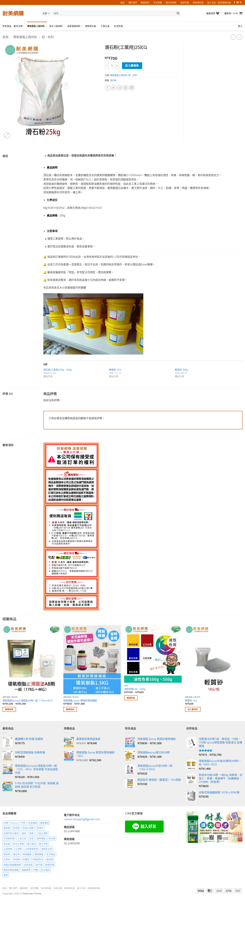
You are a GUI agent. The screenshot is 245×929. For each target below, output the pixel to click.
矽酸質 (26, 859)
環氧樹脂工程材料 (36, 25)
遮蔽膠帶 (26, 869)
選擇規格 (9, 709)
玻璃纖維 (27, 854)
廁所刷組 (41, 838)
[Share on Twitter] (113, 87)
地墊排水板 (90, 25)
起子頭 (39, 864)
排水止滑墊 (18, 843)
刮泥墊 (16, 827)
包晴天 (40, 827)
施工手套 (43, 843)
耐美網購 (13, 13)
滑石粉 (113, 80)
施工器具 (31, 843)
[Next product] (233, 37)
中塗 (23, 822)
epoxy (15, 822)
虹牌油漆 (28, 864)
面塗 (6, 875)
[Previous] (2, 673)
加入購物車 (132, 65)
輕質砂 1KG (115, 369)
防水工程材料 (56, 25)
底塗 (31, 838)
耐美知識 (184, 2)
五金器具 (32, 822)
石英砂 (7, 859)
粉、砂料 (48, 37)
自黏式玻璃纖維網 (12, 864)
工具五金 (105, 25)
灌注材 (16, 854)
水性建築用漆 (31, 848)
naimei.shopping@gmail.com (82, 819)
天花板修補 (9, 838)
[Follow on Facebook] (235, 2)
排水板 (7, 843)
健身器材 (44, 822)
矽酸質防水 (37, 859)
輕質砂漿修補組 (11, 869)
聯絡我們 (145, 2)
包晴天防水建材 (11, 833)
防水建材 (45, 869)
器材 (24, 833)
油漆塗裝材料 (73, 25)
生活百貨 (118, 25)
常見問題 (157, 2)
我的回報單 (171, 2)
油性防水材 (46, 848)
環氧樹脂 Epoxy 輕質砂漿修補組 (80, 700)
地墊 (31, 833)
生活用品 (50, 854)
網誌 (122, 2)
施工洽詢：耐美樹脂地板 (219, 2)
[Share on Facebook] (107, 87)
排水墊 (52, 838)
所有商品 (6, 25)
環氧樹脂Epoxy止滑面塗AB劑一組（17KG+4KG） (28, 700)
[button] (233, 13)
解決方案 (18, 25)
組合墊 (49, 859)
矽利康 (16, 859)
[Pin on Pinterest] (125, 87)
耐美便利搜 (198, 2)
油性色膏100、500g (134, 689)
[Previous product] (239, 37)
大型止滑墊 (42, 833)
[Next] (242, 673)
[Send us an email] (238, 2)
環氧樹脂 (39, 854)
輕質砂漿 (50, 864)
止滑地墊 (8, 848)
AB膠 (6, 822)
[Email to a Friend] (119, 87)
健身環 (7, 827)
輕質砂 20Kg (181, 369)
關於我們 (132, 2)
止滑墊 (18, 848)
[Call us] (241, 2)
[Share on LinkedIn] (131, 87)
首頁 (5, 37)
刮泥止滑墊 (28, 827)
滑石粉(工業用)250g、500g (57, 369)
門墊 (36, 869)
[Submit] (178, 13)
